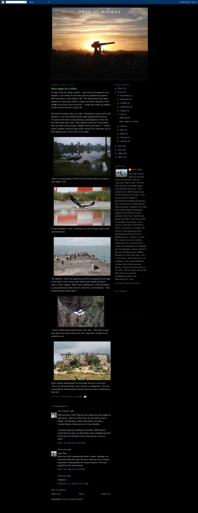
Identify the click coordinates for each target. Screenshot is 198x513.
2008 (120, 153)
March (123, 134)
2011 (120, 150)
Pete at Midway (100, 12)
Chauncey (62, 476)
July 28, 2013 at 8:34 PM (71, 469)
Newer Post (56, 494)
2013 (120, 92)
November (124, 99)
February (124, 137)
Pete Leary (62, 449)
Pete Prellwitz (63, 411)
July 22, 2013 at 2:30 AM (71, 443)
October (124, 103)
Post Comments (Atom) (73, 499)
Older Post (106, 494)
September (125, 107)
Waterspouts (125, 118)
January (124, 141)
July (122, 114)
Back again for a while (129, 121)
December (124, 95)
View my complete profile (127, 283)
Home (81, 494)
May (122, 130)
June (122, 126)
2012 (120, 146)
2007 (120, 157)
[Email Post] (85, 396)
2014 (120, 88)
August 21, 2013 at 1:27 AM (73, 484)
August (123, 111)
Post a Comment (58, 490)
